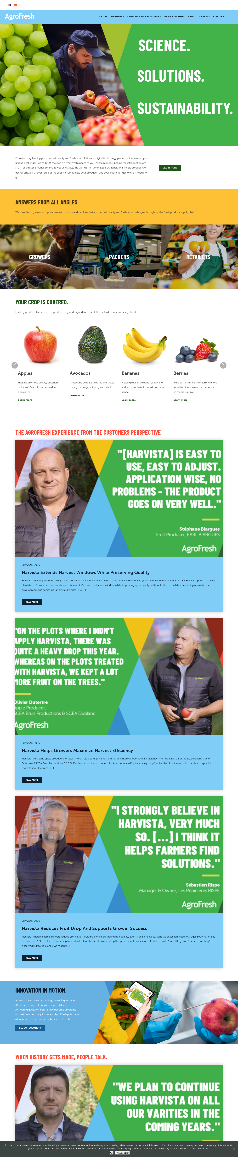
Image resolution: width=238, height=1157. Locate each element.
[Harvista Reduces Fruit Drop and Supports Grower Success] (119, 798)
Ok (111, 1152)
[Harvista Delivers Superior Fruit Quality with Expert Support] (119, 1067)
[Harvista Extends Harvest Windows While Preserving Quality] (119, 442)
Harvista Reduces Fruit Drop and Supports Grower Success (84, 928)
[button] (229, 16)
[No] (234, 1149)
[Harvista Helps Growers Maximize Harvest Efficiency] (119, 620)
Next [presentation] (223, 365)
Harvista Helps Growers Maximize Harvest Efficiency (77, 750)
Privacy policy (122, 1152)
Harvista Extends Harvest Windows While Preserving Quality (86, 572)
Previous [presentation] (14, 365)
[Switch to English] (9, 5)
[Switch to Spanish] (15, 5)
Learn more (25, 399)
